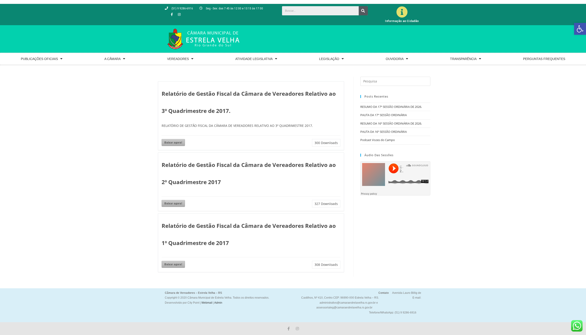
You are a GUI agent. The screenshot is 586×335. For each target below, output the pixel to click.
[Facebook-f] (171, 14)
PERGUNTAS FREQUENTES (544, 59)
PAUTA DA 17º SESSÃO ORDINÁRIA (383, 115)
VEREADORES (178, 59)
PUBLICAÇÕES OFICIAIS (39, 59)
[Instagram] (179, 14)
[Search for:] (395, 81)
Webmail (206, 302)
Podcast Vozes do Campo (377, 140)
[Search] (363, 10)
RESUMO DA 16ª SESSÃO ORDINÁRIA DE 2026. (391, 123)
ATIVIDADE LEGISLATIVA (254, 59)
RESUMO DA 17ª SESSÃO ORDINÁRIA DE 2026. (391, 107)
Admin (218, 302)
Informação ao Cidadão (402, 21)
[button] (580, 29)
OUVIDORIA (395, 59)
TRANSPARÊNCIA (463, 59)
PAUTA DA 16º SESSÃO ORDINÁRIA (383, 132)
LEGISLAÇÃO (329, 59)
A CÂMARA (112, 59)
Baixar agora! (173, 142)
